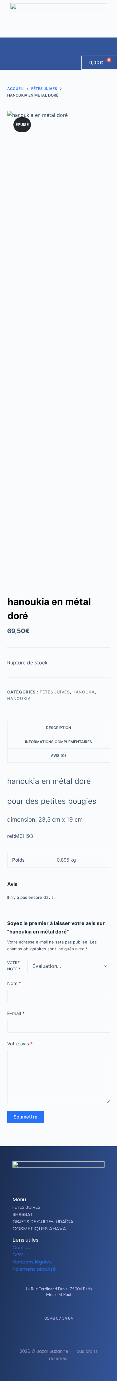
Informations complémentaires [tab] (58, 741)
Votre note (13, 965)
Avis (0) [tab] (58, 755)
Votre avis (20, 1044)
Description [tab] (58, 727)
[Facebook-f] (53, 1336)
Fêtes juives (55, 691)
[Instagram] (64, 1336)
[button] (112, 43)
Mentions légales (32, 1261)
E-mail (16, 1013)
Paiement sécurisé (34, 1269)
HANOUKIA (19, 698)
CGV (17, 1254)
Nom (14, 983)
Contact (22, 1247)
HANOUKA (83, 691)
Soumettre (25, 1117)
